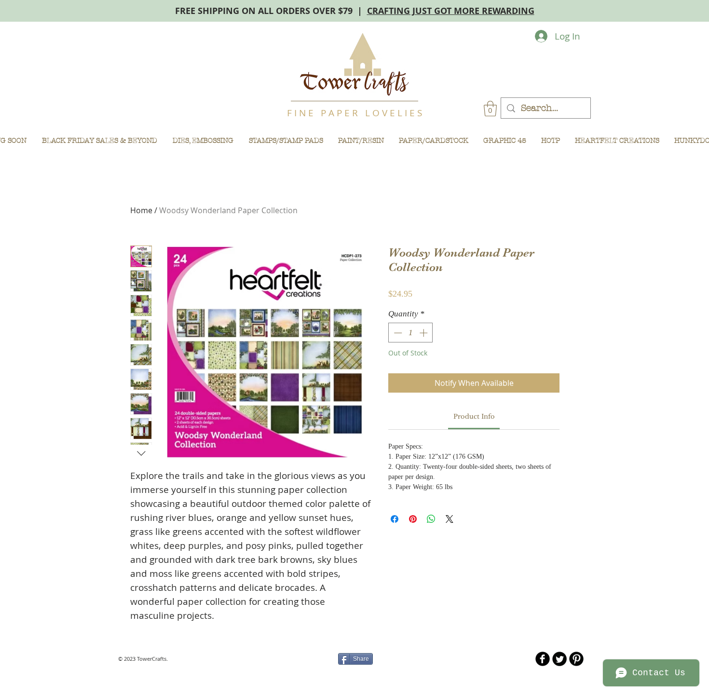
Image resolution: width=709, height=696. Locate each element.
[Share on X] (449, 519)
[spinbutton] (410, 332)
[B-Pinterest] (576, 659)
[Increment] (424, 332)
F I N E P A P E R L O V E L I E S (354, 113)
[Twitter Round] (559, 659)
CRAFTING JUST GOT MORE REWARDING (450, 11)
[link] (474, 416)
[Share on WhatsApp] (431, 519)
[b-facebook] (542, 659)
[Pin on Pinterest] (413, 519)
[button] (490, 108)
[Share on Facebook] (394, 519)
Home (141, 210)
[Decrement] (397, 332)
